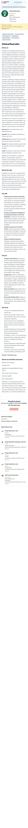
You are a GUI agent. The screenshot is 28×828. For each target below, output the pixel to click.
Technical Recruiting (9, 481)
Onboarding (18, 436)
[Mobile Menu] (25, 2)
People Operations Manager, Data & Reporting (16, 442)
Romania (6, 456)
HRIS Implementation (15, 447)
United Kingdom (8, 434)
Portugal (9, 467)
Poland (6, 467)
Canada (6, 445)
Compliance (13, 436)
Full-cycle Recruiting (19, 34)
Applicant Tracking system (8, 34)
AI (5, 436)
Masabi (6, 432)
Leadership (22, 447)
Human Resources (6, 36)
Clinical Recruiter (14, 11)
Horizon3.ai (8, 477)
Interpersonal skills (6, 39)
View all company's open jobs (9, 421)
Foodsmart (12, 13)
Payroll (22, 436)
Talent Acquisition (15, 37)
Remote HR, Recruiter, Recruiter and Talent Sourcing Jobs (14, 7)
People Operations (6, 37)
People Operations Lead (11, 430)
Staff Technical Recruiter (11, 475)
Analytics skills (8, 447)
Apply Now (14, 409)
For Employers (18, 2)
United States (12, 19)
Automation (8, 436)
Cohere (6, 443)
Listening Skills (15, 36)
